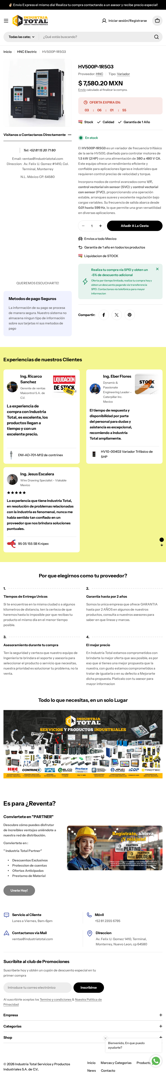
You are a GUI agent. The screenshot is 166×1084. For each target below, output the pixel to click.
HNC (99, 74)
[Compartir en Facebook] (104, 315)
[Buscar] (156, 36)
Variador (123, 74)
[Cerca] (157, 269)
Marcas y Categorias (116, 1063)
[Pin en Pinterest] (129, 315)
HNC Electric (27, 52)
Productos (144, 1063)
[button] (161, 542)
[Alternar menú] (6, 20)
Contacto (108, 1070)
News (91, 1070)
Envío (82, 89)
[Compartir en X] (117, 315)
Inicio (7, 52)
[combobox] (83, 37)
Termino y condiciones (56, 999)
